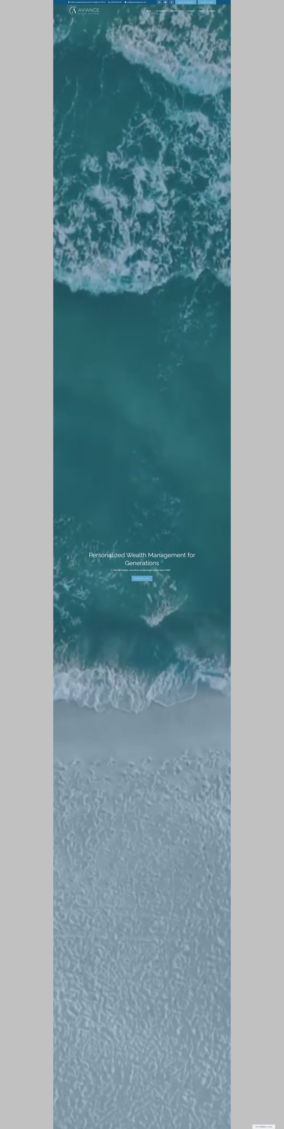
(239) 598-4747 (116, 2)
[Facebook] (171, 2)
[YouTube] (165, 2)
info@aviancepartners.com (136, 2)
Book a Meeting (185, 2)
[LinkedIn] (159, 2)
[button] (148, 11)
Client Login (207, 2)
